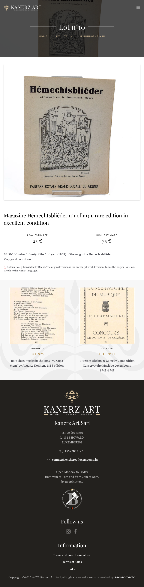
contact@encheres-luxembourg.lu (75, 459)
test (72, 568)
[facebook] (75, 531)
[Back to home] (22, 7)
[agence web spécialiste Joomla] (125, 577)
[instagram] (68, 531)
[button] (138, 7)
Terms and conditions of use (72, 555)
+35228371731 (75, 451)
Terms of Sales (72, 562)
